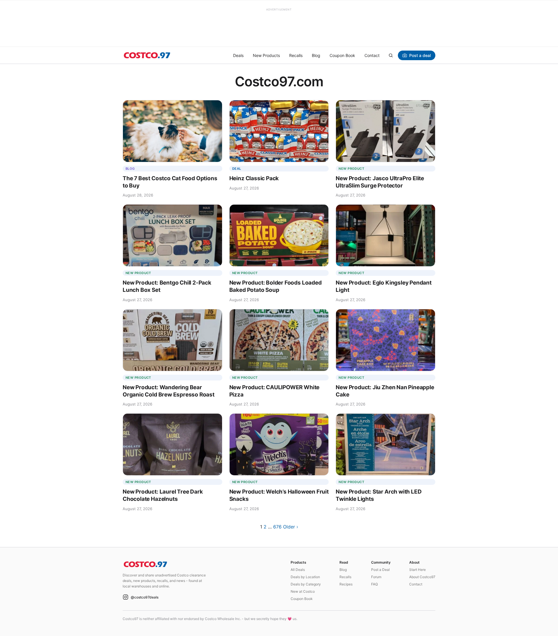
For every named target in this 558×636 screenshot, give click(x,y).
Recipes (346, 584)
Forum (376, 577)
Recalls (296, 55)
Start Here (417, 569)
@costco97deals (144, 597)
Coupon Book (342, 55)
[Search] (390, 55)
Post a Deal (380, 569)
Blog (316, 55)
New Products (266, 55)
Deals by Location (305, 577)
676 (277, 527)
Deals (238, 55)
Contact (372, 55)
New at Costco (303, 591)
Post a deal (420, 55)
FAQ (374, 584)
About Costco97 (422, 577)
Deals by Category (306, 584)
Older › (290, 527)
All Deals (298, 569)
